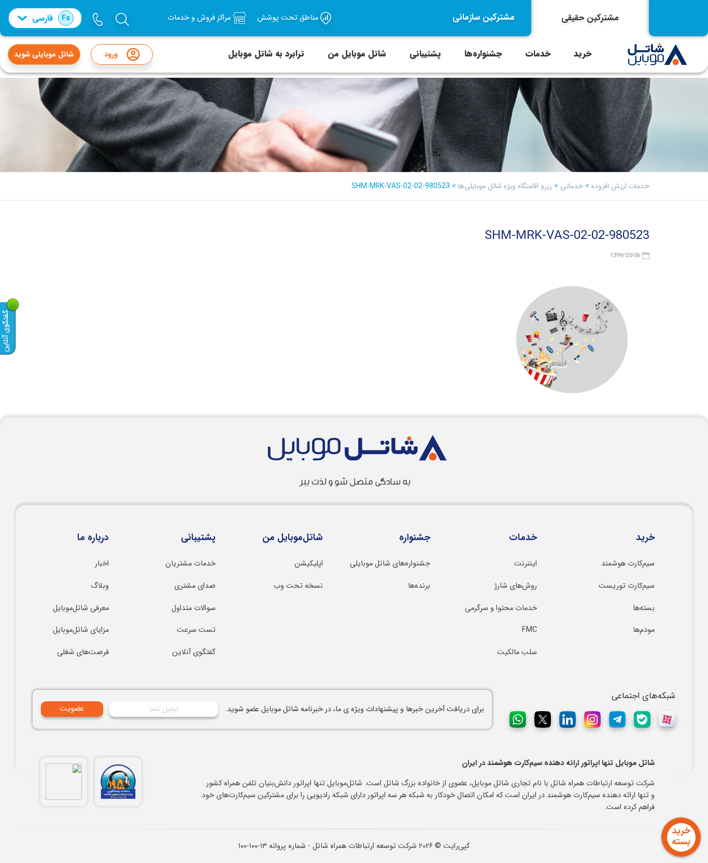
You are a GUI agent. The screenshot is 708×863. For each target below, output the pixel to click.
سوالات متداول (194, 608)
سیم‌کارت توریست (627, 586)
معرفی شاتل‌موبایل (81, 608)
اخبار (102, 564)
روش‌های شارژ (515, 586)
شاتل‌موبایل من (292, 538)
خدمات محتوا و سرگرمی (501, 608)
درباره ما (93, 538)
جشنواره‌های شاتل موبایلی (390, 564)
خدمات (537, 54)
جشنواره (414, 538)
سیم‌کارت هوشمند (628, 564)
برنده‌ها (419, 586)
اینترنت (525, 564)
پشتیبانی (425, 54)
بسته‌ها (644, 608)
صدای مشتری (195, 586)
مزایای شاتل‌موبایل (81, 630)
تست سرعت (196, 630)
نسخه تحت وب (298, 586)
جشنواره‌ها (483, 54)
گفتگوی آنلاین (194, 652)
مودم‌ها (644, 630)
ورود (111, 54)
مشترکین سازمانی (483, 17)
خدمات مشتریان (190, 564)
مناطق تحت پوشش (288, 18)
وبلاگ (100, 586)
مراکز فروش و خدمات (200, 18)
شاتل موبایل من (357, 54)
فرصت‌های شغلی (83, 652)
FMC (529, 630)
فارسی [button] (51, 18)
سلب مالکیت (517, 652)
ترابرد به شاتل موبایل (266, 54)
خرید (582, 54)
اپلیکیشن (308, 564)
